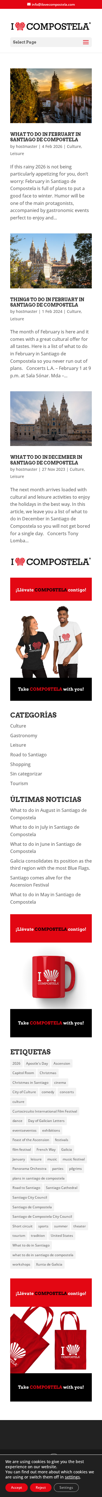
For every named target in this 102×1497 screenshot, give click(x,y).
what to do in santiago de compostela (42, 1254)
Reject (41, 1487)
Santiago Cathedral (61, 1187)
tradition (38, 1235)
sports (43, 1226)
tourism (18, 1235)
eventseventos (24, 1130)
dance (17, 1120)
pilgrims (75, 1168)
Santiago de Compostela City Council (42, 1216)
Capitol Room (23, 1072)
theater (79, 1226)
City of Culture (24, 1091)
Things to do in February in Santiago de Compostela (47, 302)
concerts (67, 1091)
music (52, 1159)
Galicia (66, 1149)
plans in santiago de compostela (38, 1178)
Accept (16, 1487)
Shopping (20, 764)
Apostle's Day (37, 1063)
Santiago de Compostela (32, 1207)
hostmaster (26, 146)
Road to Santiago (28, 754)
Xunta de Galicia (49, 1264)
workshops (21, 1264)
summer (61, 1226)
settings (72, 1477)
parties (57, 1168)
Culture (74, 146)
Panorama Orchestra (29, 1168)
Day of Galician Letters (46, 1120)
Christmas (48, 1072)
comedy (48, 1091)
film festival (21, 1149)
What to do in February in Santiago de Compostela (45, 137)
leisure (36, 1159)
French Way (46, 1149)
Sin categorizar (26, 774)
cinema (60, 1082)
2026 (16, 1063)
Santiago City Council (29, 1197)
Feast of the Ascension (30, 1139)
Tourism (19, 783)
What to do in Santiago (31, 1245)
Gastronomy (23, 735)
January (18, 1159)
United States (62, 1235)
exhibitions (51, 1130)
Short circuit (22, 1226)
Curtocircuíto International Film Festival (44, 1111)
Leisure (17, 153)
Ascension (62, 1063)
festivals (61, 1139)
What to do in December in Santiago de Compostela (46, 460)
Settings (66, 1487)
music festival (74, 1159)
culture (18, 1101)
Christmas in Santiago (30, 1082)
